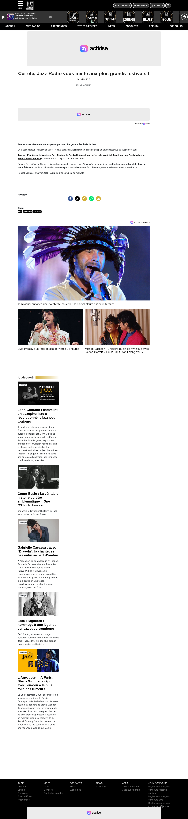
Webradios (33, 26)
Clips (46, 786)
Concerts (48, 789)
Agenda (154, 26)
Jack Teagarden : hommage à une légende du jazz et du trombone (37, 624)
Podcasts (132, 26)
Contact (22, 786)
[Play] (4, 17)
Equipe (21, 789)
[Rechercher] (168, 5)
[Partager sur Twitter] (76, 200)
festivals (37, 211)
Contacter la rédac (53, 793)
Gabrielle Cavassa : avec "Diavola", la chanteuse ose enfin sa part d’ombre (38, 551)
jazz (20, 211)
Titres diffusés (87, 26)
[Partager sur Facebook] (69, 200)
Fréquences (59, 26)
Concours (176, 26)
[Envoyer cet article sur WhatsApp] (91, 200)
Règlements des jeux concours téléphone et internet (159, 806)
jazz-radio (28, 211)
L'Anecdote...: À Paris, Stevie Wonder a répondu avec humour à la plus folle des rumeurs (38, 683)
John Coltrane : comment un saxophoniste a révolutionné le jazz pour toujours (38, 415)
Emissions (23, 793)
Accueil (10, 26)
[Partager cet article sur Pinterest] (84, 200)
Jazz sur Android (131, 789)
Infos (111, 26)
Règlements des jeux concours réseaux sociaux (159, 789)
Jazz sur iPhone (130, 786)
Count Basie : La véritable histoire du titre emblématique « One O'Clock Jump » (38, 499)
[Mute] (50, 17)
